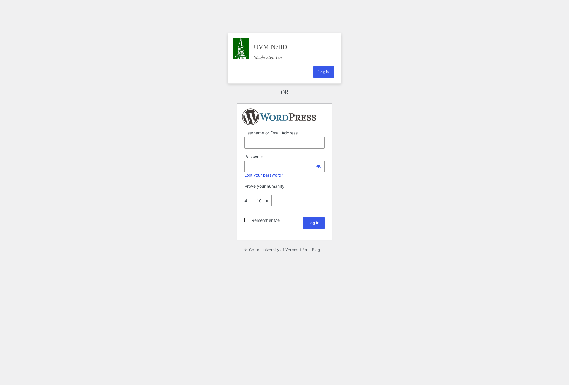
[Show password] (319, 166)
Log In (323, 71)
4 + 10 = (257, 200)
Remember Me (266, 220)
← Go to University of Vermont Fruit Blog (282, 249)
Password (253, 156)
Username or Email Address (271, 132)
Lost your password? (263, 175)
